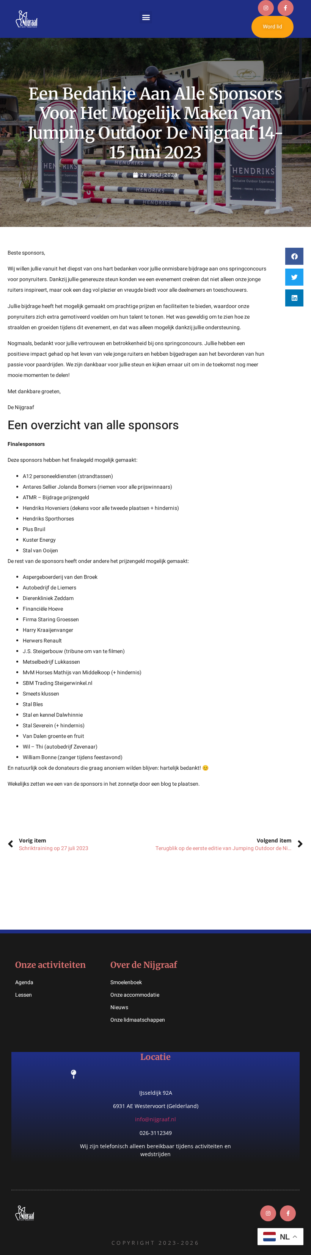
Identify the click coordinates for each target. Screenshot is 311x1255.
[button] (146, 17)
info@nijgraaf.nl (155, 1119)
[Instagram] (266, 8)
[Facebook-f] (286, 8)
